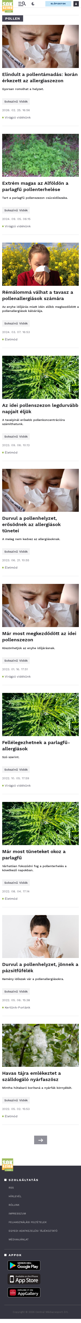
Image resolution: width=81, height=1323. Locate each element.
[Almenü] (22, 4)
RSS (11, 1187)
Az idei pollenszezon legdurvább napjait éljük (40, 408)
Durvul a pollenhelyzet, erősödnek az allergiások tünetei (31, 524)
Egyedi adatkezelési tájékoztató (33, 1230)
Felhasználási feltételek (28, 1222)
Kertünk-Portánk (17, 1007)
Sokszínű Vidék (16, 101)
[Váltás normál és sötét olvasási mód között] (33, 3)
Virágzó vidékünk (18, 117)
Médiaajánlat (19, 1239)
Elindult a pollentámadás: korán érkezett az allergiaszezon (40, 77)
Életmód (11, 339)
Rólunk (14, 1204)
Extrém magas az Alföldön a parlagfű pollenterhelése (35, 186)
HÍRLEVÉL (15, 1196)
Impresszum (17, 1213)
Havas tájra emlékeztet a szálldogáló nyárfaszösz (31, 1076)
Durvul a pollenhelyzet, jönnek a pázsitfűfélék (40, 967)
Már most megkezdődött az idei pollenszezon (39, 636)
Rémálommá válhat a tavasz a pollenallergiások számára (37, 295)
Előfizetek (58, 3)
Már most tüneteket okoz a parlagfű (34, 854)
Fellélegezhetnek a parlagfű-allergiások (36, 745)
